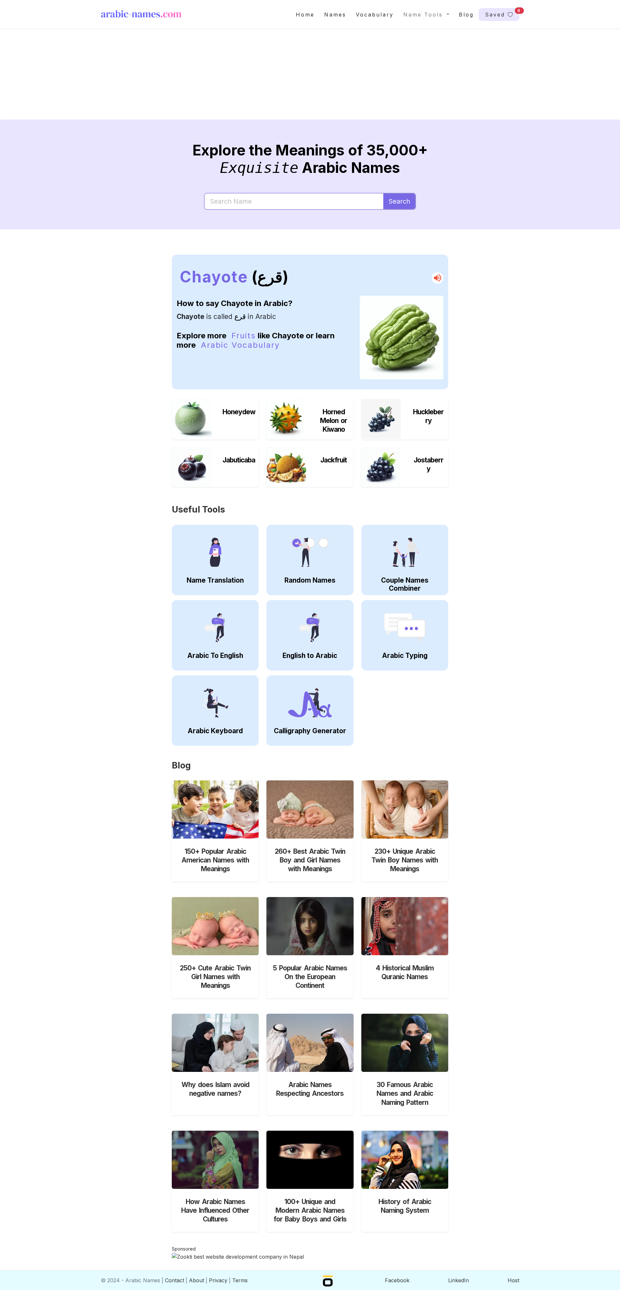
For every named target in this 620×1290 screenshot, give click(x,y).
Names (335, 14)
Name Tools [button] (424, 14)
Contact (174, 1280)
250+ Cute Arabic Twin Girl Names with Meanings (215, 976)
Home (305, 14)
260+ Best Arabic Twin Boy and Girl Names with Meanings (310, 860)
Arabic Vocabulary (240, 345)
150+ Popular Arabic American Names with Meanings (215, 860)
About (196, 1280)
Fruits (244, 335)
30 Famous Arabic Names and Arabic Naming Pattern (405, 1093)
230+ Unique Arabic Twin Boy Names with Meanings (404, 860)
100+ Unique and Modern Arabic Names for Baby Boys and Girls (310, 1210)
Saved (502, 13)
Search (399, 201)
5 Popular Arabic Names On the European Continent (310, 976)
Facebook (397, 1280)
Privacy (218, 1280)
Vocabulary (375, 14)
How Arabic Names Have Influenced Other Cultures (215, 1210)
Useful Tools (198, 509)
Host (513, 1280)
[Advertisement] (294, 79)
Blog (466, 14)
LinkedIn (458, 1280)
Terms (240, 1280)
